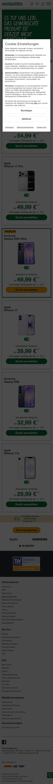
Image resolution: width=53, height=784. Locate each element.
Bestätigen (26, 110)
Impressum (9, 127)
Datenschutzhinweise (25, 127)
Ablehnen (26, 119)
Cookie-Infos (41, 127)
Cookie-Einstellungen (22, 44)
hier (35, 103)
